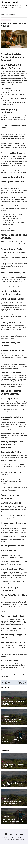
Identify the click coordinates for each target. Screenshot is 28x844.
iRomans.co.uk (9, 2)
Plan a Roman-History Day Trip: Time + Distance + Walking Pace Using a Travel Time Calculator (12, 740)
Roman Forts (6, 780)
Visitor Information (6, 20)
